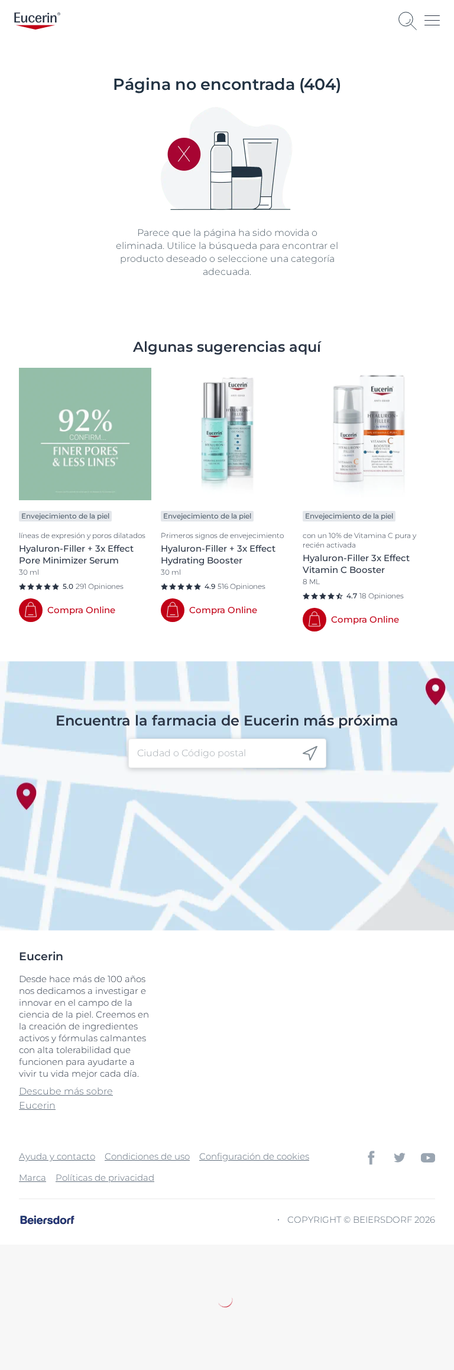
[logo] (37, 21)
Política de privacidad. (146, 1314)
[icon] (310, 753)
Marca (32, 1177)
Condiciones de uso (147, 1156)
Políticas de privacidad (105, 1177)
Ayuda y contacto (57, 1156)
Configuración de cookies (254, 1156)
